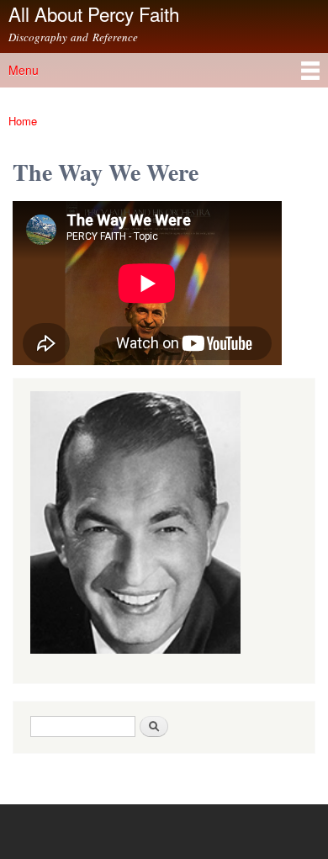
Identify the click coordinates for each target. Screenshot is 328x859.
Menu (23, 69)
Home (22, 121)
